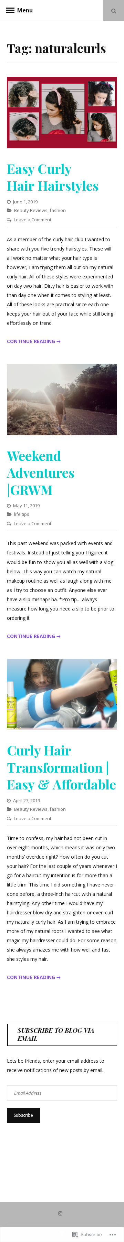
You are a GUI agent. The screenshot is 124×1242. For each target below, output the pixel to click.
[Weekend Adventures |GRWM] (62, 433)
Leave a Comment (32, 219)
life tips (21, 514)
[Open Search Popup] (113, 10)
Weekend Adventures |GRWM (40, 472)
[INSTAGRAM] (62, 1213)
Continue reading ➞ (34, 341)
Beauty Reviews (31, 210)
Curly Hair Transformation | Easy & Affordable (61, 767)
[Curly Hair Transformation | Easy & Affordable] (62, 728)
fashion (58, 210)
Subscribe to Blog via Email (56, 1034)
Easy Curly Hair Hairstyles (53, 177)
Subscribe (23, 1115)
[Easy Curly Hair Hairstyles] (62, 146)
